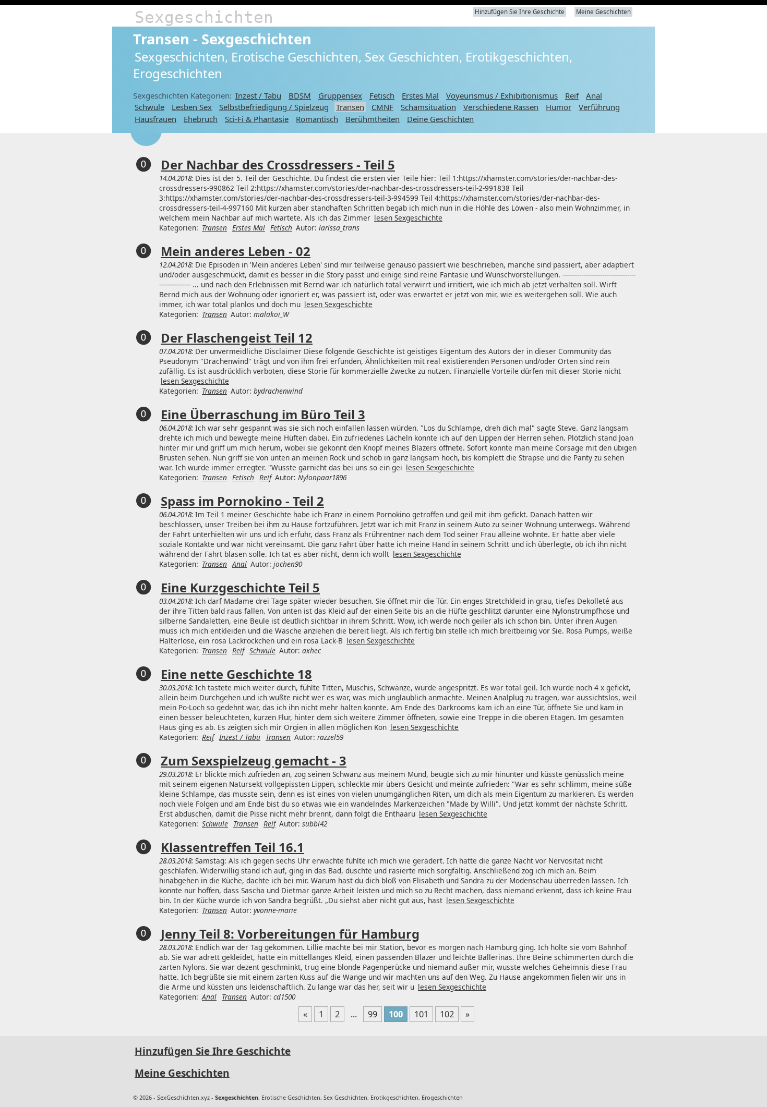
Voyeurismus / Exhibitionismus (502, 95)
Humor (558, 107)
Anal (594, 95)
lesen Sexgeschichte (408, 218)
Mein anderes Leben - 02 (235, 251)
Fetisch (381, 95)
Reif (572, 95)
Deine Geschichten (440, 119)
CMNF (382, 107)
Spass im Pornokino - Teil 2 (242, 501)
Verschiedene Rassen (500, 107)
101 (421, 1014)
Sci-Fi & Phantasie (257, 119)
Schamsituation (428, 107)
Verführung (599, 107)
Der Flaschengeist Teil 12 (237, 338)
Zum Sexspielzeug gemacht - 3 (253, 760)
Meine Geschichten (603, 12)
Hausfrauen (155, 119)
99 (372, 1014)
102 (447, 1014)
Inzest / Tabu (258, 95)
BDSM (300, 95)
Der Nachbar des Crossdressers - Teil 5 (278, 164)
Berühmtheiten (372, 119)
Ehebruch (201, 119)
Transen (350, 107)
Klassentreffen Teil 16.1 (232, 847)
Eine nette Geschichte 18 (236, 674)
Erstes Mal (420, 95)
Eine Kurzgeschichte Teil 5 (240, 587)
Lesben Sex (192, 107)
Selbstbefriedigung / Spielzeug (274, 107)
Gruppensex (340, 95)
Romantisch (317, 119)
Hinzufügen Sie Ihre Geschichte (520, 12)
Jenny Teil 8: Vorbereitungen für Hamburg (290, 934)
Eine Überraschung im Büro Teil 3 (263, 414)
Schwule (149, 107)
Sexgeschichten (204, 17)
